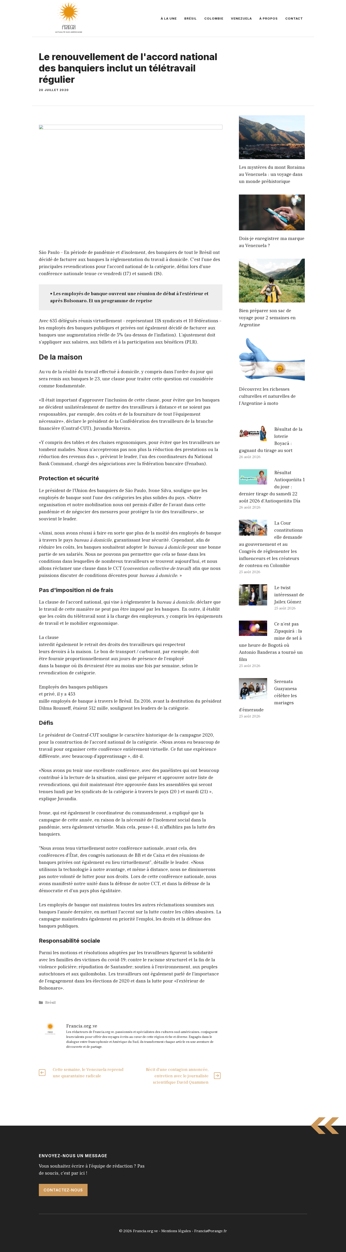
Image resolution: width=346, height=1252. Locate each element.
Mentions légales (176, 1231)
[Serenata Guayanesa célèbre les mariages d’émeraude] (253, 696)
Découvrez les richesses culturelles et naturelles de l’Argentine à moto (267, 396)
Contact (294, 18)
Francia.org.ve (145, 1231)
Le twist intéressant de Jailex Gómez (289, 595)
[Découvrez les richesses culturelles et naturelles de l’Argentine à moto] (272, 377)
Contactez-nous (63, 1190)
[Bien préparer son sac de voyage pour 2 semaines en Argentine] (272, 299)
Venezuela (241, 18)
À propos (268, 18)
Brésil (190, 18)
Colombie (213, 18)
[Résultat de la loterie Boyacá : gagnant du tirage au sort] (253, 438)
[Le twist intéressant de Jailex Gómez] (253, 602)
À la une (169, 18)
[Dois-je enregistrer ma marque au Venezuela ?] (272, 227)
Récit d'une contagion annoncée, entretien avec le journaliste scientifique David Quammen (177, 1076)
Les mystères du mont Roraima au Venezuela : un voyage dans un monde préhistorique (272, 174)
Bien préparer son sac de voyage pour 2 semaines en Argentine (267, 318)
